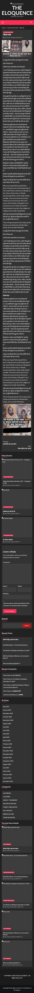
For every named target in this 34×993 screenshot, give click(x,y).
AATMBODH (17, 675)
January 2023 (7, 778)
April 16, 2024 (14, 541)
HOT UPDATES (7, 810)
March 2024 (6, 740)
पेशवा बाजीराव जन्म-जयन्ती (24, 447)
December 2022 (8, 781)
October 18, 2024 (15, 964)
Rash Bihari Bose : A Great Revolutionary (15, 645)
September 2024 (8, 720)
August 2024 (7, 723)
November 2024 (8, 713)
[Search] (31, 22)
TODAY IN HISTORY (8, 32)
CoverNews (26, 988)
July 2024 (6, 727)
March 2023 (6, 771)
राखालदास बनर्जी (17, 691)
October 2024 (7, 717)
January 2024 (7, 747)
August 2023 (7, 764)
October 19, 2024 (15, 936)
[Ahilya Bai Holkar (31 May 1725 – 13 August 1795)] (17, 469)
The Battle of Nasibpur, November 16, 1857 (16, 650)
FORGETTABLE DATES (10, 807)
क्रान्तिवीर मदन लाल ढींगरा (9, 443)
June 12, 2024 (15, 485)
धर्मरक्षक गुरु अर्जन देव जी (9, 511)
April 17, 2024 (14, 513)
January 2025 (7, 710)
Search (5, 619)
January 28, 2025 (15, 878)
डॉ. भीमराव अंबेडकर (8, 539)
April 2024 (6, 737)
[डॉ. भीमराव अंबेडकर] (17, 527)
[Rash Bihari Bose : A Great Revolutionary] (17, 864)
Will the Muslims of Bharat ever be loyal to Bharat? (16, 657)
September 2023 (8, 761)
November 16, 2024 (16, 906)
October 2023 (7, 757)
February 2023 (7, 774)
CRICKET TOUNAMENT (10, 800)
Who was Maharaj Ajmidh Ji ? (11, 663)
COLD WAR (6, 796)
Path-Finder (7, 37)
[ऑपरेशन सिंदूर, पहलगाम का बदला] (17, 836)
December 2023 (8, 751)
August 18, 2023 (16, 37)
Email (20, 586)
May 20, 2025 (14, 850)
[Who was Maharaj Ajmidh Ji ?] (17, 950)
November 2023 (8, 754)
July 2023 (6, 767)
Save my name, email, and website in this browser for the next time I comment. (16, 604)
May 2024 (6, 734)
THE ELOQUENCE (17, 10)
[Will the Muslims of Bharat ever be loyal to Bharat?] (17, 920)
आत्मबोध (21, 694)
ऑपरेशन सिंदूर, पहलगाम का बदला (10, 639)
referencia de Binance (10, 694)
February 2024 (7, 744)
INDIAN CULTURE (8, 814)
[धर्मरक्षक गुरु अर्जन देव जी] (17, 499)
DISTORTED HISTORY (9, 803)
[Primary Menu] (3, 22)
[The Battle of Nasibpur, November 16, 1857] (17, 892)
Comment (6, 562)
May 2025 (6, 706)
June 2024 (6, 730)
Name (5, 586)
